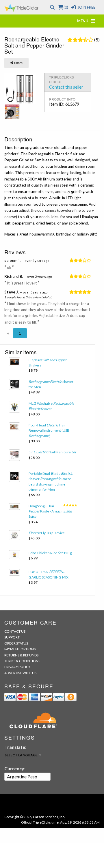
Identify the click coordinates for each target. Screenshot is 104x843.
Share (18, 62)
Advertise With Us (20, 673)
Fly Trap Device (47, 533)
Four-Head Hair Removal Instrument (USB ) (49, 430)
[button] (8, 333)
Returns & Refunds (21, 655)
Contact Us (14, 631)
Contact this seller (66, 87)
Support (12, 637)
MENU (84, 21)
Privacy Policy (17, 667)
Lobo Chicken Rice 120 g (50, 553)
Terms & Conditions (22, 661)
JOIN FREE (86, 7)
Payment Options (20, 649)
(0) (66, 7)
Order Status (16, 643)
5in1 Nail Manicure (52, 452)
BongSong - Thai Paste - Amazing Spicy (50, 511)
